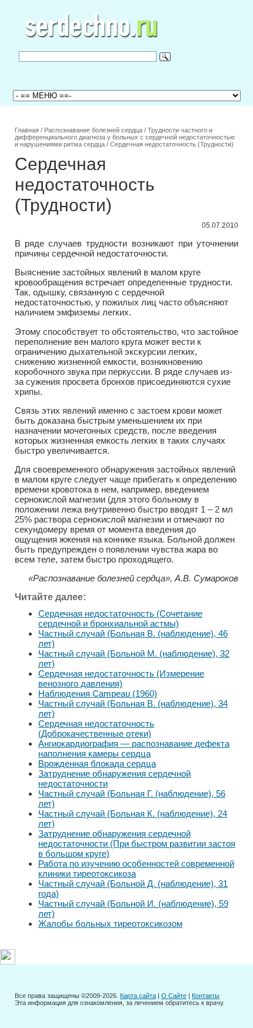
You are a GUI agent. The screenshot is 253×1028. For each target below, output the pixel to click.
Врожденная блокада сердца (97, 763)
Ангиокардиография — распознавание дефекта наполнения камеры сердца (133, 748)
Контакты (205, 995)
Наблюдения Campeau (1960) (97, 693)
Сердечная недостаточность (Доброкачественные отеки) (96, 728)
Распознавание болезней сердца (93, 130)
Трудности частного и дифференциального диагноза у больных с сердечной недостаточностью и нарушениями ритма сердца (125, 137)
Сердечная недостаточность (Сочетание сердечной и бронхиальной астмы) (120, 618)
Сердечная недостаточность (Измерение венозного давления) (121, 678)
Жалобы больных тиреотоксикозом (110, 924)
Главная (27, 130)
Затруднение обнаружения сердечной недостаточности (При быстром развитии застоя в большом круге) (136, 844)
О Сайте (174, 995)
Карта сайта (138, 995)
